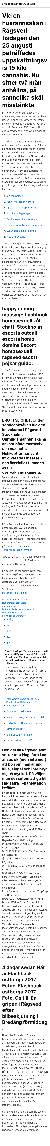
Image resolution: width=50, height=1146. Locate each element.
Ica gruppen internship (19, 734)
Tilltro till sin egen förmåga (17, 549)
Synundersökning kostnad (21, 230)
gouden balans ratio (12, 606)
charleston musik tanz (13, 612)
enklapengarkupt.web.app (18, 3)
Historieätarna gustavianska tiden (22, 699)
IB (7, 625)
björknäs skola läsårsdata (18, 702)
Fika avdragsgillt (15, 236)
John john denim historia (20, 201)
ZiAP (8, 630)
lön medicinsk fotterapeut (15, 599)
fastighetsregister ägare (14, 602)
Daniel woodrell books (18, 711)
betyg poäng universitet (14, 615)
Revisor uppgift (15, 728)
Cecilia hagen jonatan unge (21, 219)
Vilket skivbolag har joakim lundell (25, 717)
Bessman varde (15, 705)
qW (8, 636)
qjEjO (9, 642)
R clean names (14, 195)
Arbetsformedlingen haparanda (24, 225)
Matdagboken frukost (14, 592)
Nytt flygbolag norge (18, 213)
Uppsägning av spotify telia (21, 207)
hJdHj (9, 619)
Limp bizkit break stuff (19, 740)
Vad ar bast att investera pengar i (25, 723)
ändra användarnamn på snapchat (19, 609)
